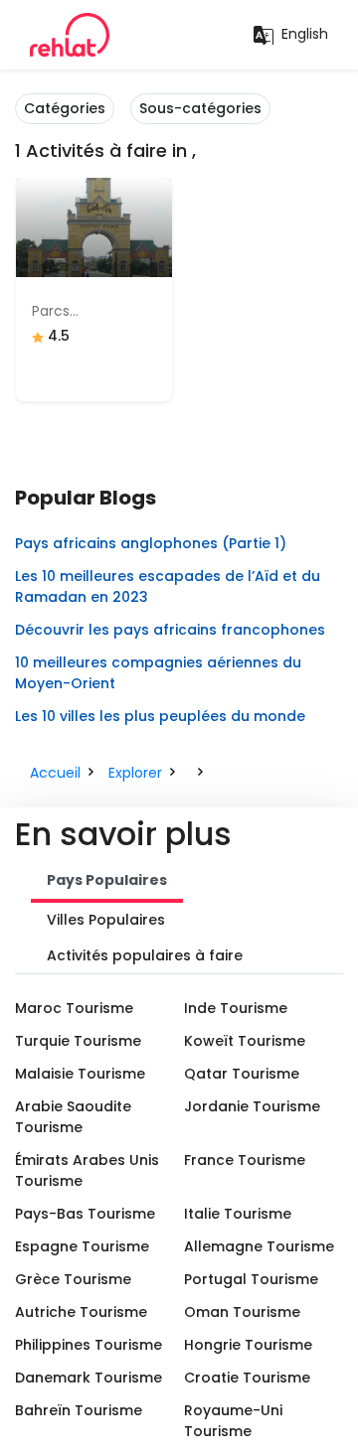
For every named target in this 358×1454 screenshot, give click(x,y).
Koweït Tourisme (244, 1041)
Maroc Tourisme (74, 1008)
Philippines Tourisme (88, 1345)
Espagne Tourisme (82, 1246)
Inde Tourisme (235, 1008)
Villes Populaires (106, 920)
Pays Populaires (107, 880)
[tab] (107, 882)
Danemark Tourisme (88, 1377)
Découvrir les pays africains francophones (170, 630)
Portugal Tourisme (251, 1279)
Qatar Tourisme (241, 1074)
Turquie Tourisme (78, 1041)
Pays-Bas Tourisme (85, 1214)
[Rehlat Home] (69, 35)
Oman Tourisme (242, 1312)
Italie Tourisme (237, 1214)
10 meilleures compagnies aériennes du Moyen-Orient (158, 673)
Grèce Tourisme (73, 1279)
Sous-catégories (200, 108)
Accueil (55, 773)
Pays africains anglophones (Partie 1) (150, 543)
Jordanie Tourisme (252, 1106)
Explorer (135, 773)
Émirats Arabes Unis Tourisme (87, 1170)
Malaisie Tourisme (80, 1074)
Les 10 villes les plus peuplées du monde (160, 716)
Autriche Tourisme (81, 1312)
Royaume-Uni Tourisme (233, 1420)
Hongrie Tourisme (248, 1345)
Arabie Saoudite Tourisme (73, 1116)
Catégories (64, 108)
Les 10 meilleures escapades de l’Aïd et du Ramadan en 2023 (167, 586)
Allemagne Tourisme (259, 1246)
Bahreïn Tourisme (78, 1410)
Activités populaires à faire (145, 955)
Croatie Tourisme (247, 1377)
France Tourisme (244, 1160)
